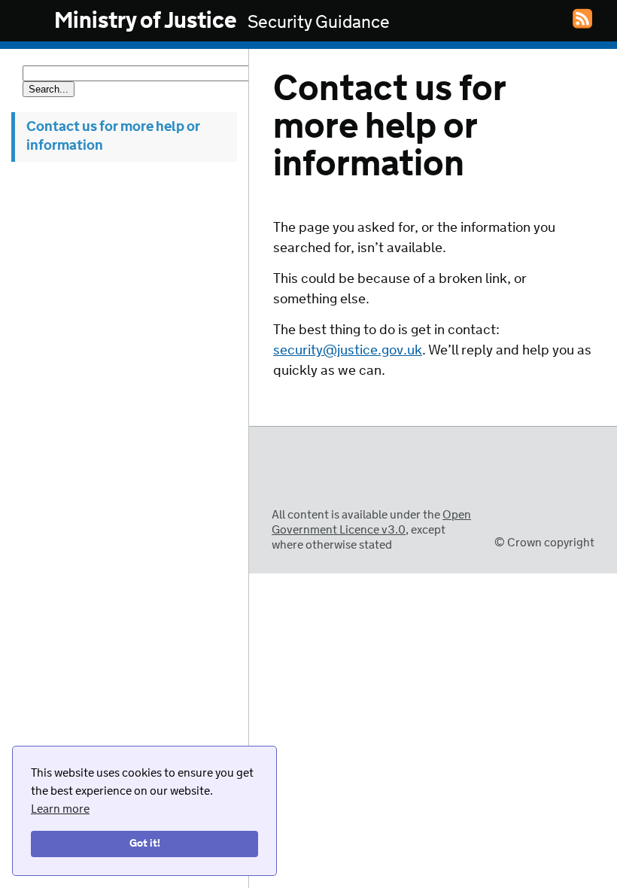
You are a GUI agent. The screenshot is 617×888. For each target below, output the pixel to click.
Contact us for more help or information (113, 136)
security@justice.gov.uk (347, 350)
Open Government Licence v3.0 (371, 522)
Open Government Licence (287, 487)
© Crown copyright (544, 543)
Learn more (60, 809)
